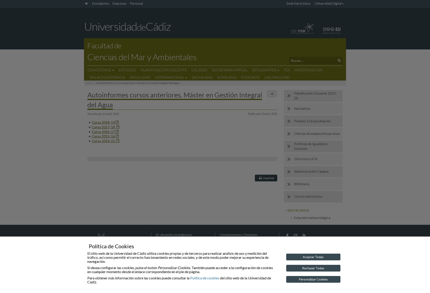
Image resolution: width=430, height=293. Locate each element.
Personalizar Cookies (313, 279)
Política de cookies (204, 278)
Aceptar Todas (313, 257)
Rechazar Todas (313, 268)
